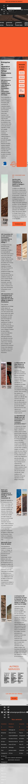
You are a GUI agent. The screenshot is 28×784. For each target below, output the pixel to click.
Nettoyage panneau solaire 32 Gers (12, 750)
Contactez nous (19, 223)
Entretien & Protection (9, 24)
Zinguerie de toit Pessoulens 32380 (20, 679)
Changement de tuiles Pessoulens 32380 (7, 679)
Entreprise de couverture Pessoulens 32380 (14, 679)
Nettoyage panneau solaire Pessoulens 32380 (20, 676)
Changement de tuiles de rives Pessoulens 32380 (7, 674)
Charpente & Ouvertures (18, 24)
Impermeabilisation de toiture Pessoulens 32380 (14, 681)
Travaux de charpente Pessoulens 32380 (6, 676)
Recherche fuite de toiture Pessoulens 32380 (13, 674)
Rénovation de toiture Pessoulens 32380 (13, 676)
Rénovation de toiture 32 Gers (4, 747)
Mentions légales (14, 760)
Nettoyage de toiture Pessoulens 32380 (21, 674)
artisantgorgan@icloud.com (18, 712)
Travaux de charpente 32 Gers (21, 750)
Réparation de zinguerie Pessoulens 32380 (7, 681)
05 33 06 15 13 (4, 9)
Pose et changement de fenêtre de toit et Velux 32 (22, 738)
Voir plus (14, 698)
